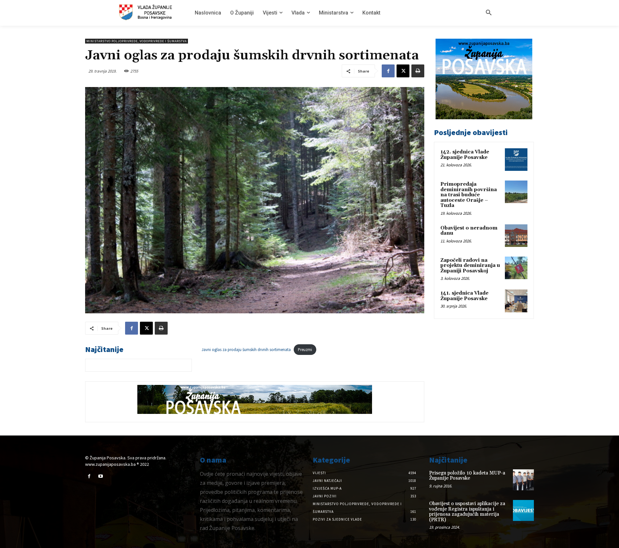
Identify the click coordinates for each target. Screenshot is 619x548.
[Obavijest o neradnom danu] (516, 235)
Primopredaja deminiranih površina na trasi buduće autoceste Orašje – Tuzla (468, 195)
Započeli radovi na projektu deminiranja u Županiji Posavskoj (470, 265)
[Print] (417, 70)
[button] (489, 13)
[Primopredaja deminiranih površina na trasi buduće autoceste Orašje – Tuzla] (516, 192)
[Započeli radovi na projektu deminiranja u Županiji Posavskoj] (516, 268)
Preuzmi (305, 349)
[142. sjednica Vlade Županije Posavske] (516, 159)
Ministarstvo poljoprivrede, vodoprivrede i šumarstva (136, 41)
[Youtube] (100, 476)
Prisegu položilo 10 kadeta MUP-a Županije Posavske (467, 476)
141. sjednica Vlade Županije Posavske (464, 296)
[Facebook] (388, 70)
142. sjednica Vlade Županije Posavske (464, 155)
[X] (403, 70)
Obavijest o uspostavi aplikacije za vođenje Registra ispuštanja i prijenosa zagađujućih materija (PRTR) (467, 512)
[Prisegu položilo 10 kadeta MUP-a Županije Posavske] (523, 479)
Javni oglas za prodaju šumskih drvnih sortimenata (246, 349)
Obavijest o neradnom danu (468, 231)
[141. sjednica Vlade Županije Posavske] (516, 300)
